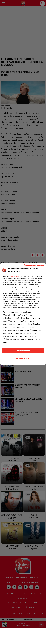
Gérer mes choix (23, 358)
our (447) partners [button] (13, 276)
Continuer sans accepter (34, 265)
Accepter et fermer (23, 350)
